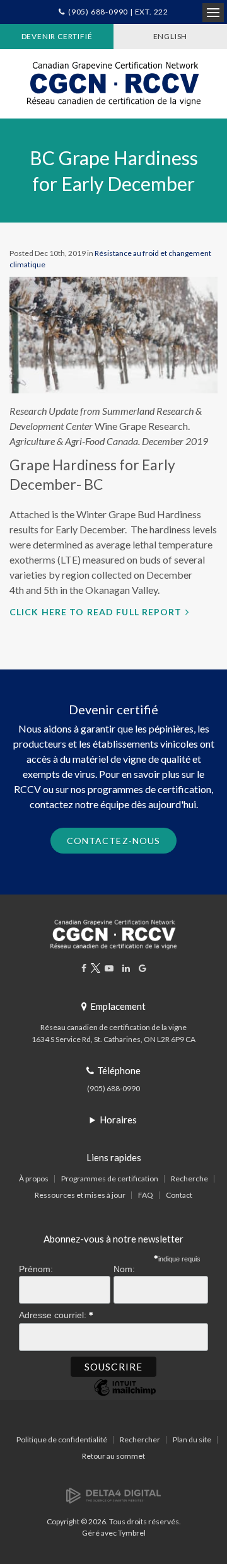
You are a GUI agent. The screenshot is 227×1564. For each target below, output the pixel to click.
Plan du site (192, 1439)
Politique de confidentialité (61, 1439)
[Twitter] (95, 968)
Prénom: (36, 1269)
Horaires (118, 1119)
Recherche (189, 1178)
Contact (179, 1195)
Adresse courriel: (54, 1315)
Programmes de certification (109, 1178)
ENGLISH (170, 36)
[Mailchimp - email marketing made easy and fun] (124, 1395)
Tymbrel (132, 1533)
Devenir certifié (57, 36)
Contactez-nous (114, 840)
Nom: (124, 1269)
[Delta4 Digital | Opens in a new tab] (113, 1494)
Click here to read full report (95, 611)
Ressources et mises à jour (80, 1195)
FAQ (145, 1195)
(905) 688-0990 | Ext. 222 (118, 11)
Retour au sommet (113, 1456)
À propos (34, 1178)
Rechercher (140, 1439)
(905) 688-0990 (113, 1088)
